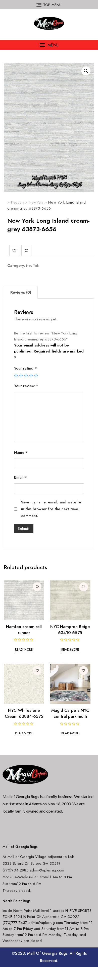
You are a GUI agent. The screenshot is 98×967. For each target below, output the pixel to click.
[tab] (21, 292)
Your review (26, 386)
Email (20, 477)
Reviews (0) (20, 292)
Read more (24, 649)
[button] (49, 45)
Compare (26, 250)
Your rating (25, 368)
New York (32, 265)
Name (21, 452)
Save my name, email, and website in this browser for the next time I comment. (51, 508)
